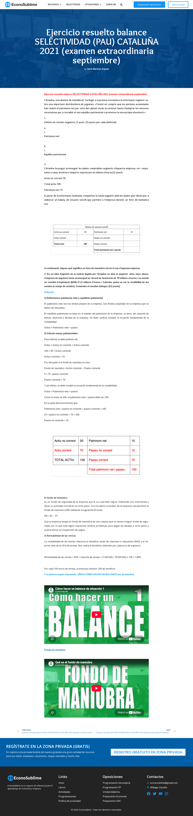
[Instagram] (166, 793)
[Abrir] (125, 4)
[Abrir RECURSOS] (60, 4)
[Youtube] (160, 793)
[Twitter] (154, 793)
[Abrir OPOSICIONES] (100, 4)
